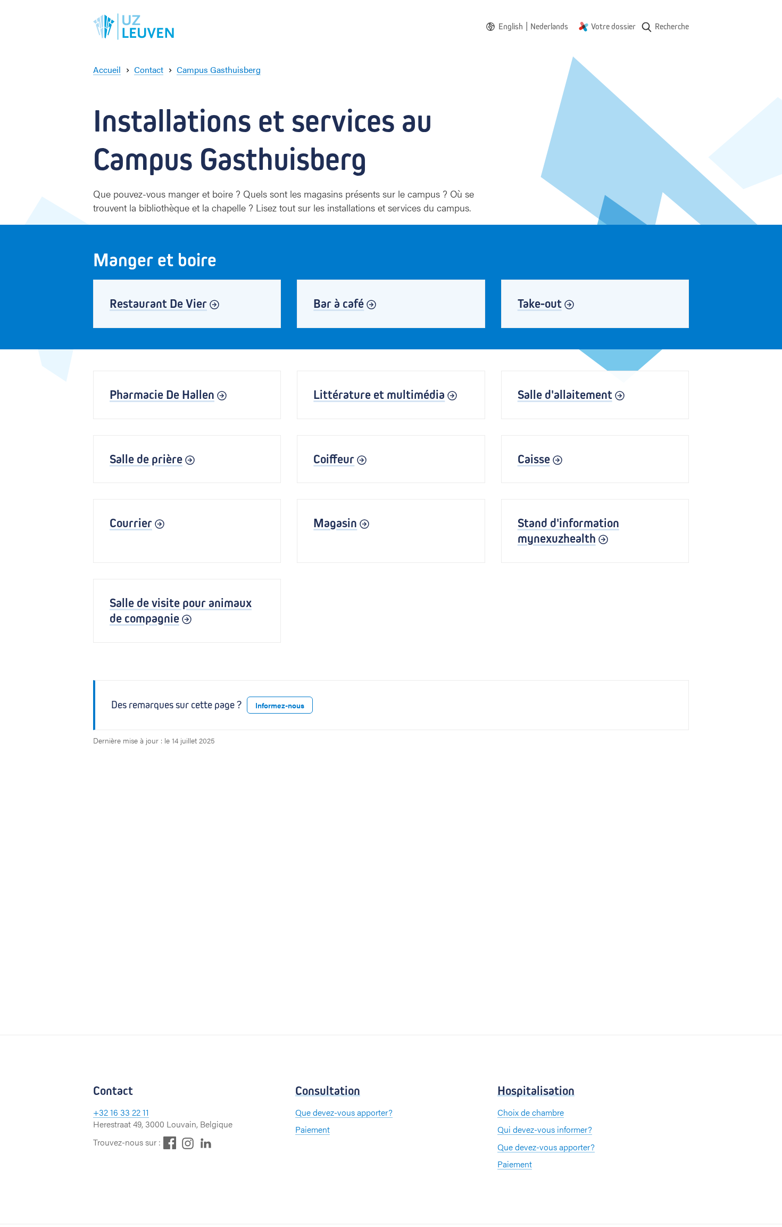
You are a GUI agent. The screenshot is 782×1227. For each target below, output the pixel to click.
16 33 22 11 (129, 1112)
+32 (101, 1112)
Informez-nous (279, 705)
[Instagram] (187, 1143)
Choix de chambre (530, 1112)
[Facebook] (169, 1142)
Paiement (312, 1129)
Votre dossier (613, 26)
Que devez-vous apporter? (344, 1112)
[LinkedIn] (205, 1142)
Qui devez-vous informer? (544, 1129)
